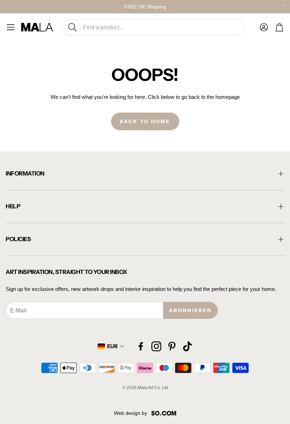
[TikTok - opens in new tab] (187, 346)
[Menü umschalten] (11, 27)
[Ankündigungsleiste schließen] (283, 5)
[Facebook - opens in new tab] (141, 346)
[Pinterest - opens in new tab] (172, 346)
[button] (153, 27)
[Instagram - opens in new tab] (156, 346)
